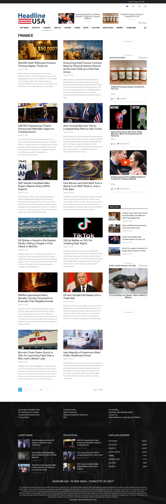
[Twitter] (139, 6)
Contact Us (113, 415)
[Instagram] (145, 6)
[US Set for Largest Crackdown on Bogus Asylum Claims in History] (114, 251)
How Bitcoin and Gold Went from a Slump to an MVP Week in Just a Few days (82, 186)
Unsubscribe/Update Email (28, 415)
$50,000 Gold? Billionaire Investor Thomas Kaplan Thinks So (37, 64)
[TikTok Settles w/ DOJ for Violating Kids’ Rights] (83, 227)
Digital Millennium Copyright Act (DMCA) (124, 417)
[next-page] (46, 390)
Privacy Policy (23, 417)
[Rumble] (133, 6)
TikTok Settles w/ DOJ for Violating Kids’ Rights (77, 242)
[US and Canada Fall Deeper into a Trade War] (83, 282)
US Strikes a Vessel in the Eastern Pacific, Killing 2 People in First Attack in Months (37, 243)
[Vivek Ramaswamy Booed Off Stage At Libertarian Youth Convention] (24, 443)
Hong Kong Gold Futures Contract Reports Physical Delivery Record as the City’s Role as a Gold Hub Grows (82, 67)
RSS (65, 417)
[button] (145, 28)
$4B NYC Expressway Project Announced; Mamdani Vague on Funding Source (36, 128)
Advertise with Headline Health (121, 412)
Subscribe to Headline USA (28, 410)
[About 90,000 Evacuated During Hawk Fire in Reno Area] (114, 228)
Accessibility (113, 410)
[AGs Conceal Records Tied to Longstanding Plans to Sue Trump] (83, 113)
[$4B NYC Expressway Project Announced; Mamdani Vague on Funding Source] (37, 113)
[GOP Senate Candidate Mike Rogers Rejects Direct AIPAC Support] (37, 170)
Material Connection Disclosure (75, 415)
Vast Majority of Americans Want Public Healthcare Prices (81, 354)
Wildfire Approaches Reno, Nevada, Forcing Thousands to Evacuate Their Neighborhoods (35, 298)
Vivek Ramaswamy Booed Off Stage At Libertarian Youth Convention (43, 442)
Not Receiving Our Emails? (28, 412)
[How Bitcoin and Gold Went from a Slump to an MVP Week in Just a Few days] (83, 170)
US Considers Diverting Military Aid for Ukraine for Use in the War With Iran (44, 455)
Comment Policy (69, 410)
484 (40, 390)
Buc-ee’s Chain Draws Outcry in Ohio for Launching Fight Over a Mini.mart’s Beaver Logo (36, 355)
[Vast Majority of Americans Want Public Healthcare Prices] (83, 339)
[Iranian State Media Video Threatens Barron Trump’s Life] (114, 240)
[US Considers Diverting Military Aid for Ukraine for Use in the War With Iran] (24, 456)
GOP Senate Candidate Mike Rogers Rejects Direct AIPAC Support (34, 186)
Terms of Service (70, 412)
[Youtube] (127, 6)
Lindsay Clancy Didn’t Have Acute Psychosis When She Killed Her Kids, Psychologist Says (134, 215)
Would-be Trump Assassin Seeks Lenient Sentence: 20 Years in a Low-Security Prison (44, 467)
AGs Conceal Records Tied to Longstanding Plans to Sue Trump (82, 127)
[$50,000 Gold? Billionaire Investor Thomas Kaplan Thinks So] (37, 50)
